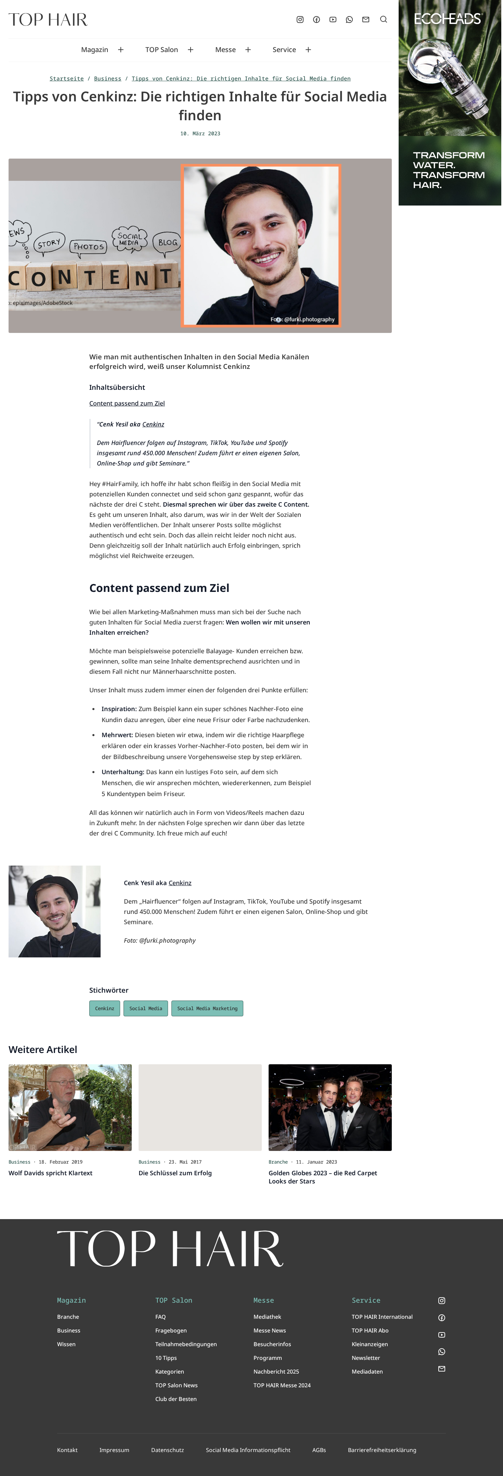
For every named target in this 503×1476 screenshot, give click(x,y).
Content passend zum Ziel (127, 403)
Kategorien (169, 1371)
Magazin (94, 50)
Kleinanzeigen (370, 1344)
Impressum (114, 1450)
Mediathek (267, 1316)
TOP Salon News (176, 1385)
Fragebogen (171, 1330)
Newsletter (366, 1358)
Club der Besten (176, 1399)
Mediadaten (367, 1371)
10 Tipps (166, 1358)
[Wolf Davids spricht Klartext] (70, 1107)
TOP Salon (161, 50)
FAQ (160, 1316)
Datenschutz (167, 1450)
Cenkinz (153, 424)
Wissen (66, 1344)
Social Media (145, 1008)
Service (284, 50)
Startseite (67, 78)
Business (107, 78)
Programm (268, 1358)
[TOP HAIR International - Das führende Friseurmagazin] (170, 1248)
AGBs (319, 1450)
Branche (68, 1316)
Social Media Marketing (207, 1008)
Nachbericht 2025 (276, 1371)
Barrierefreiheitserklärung (382, 1450)
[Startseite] (48, 19)
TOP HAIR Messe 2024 (282, 1385)
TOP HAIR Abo (370, 1330)
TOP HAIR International (382, 1316)
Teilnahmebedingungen (186, 1344)
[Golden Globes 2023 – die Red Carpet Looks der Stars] (330, 1107)
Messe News (270, 1330)
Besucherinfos (272, 1344)
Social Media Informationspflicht (248, 1450)
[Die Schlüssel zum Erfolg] (200, 1107)
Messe (225, 50)
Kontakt (67, 1450)
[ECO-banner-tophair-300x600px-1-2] (450, 103)
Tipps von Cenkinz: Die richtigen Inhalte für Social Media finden (241, 78)
